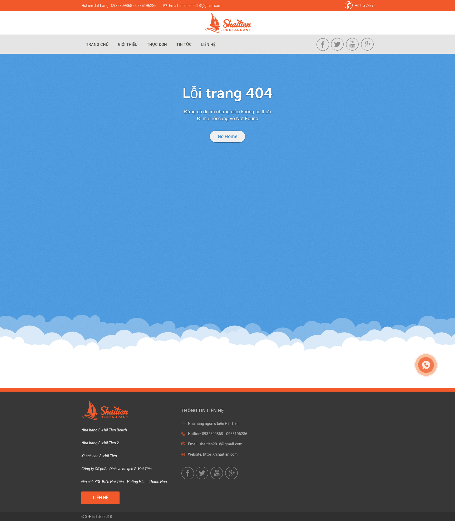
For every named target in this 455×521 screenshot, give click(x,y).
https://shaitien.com (220, 454)
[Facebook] (323, 49)
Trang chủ (97, 44)
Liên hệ (208, 44)
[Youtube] (352, 49)
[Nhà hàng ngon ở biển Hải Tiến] (227, 22)
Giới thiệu (127, 44)
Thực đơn (157, 44)
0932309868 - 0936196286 (133, 5)
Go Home (227, 136)
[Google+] (367, 49)
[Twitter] (338, 49)
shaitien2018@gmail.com (200, 5)
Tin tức (184, 44)
